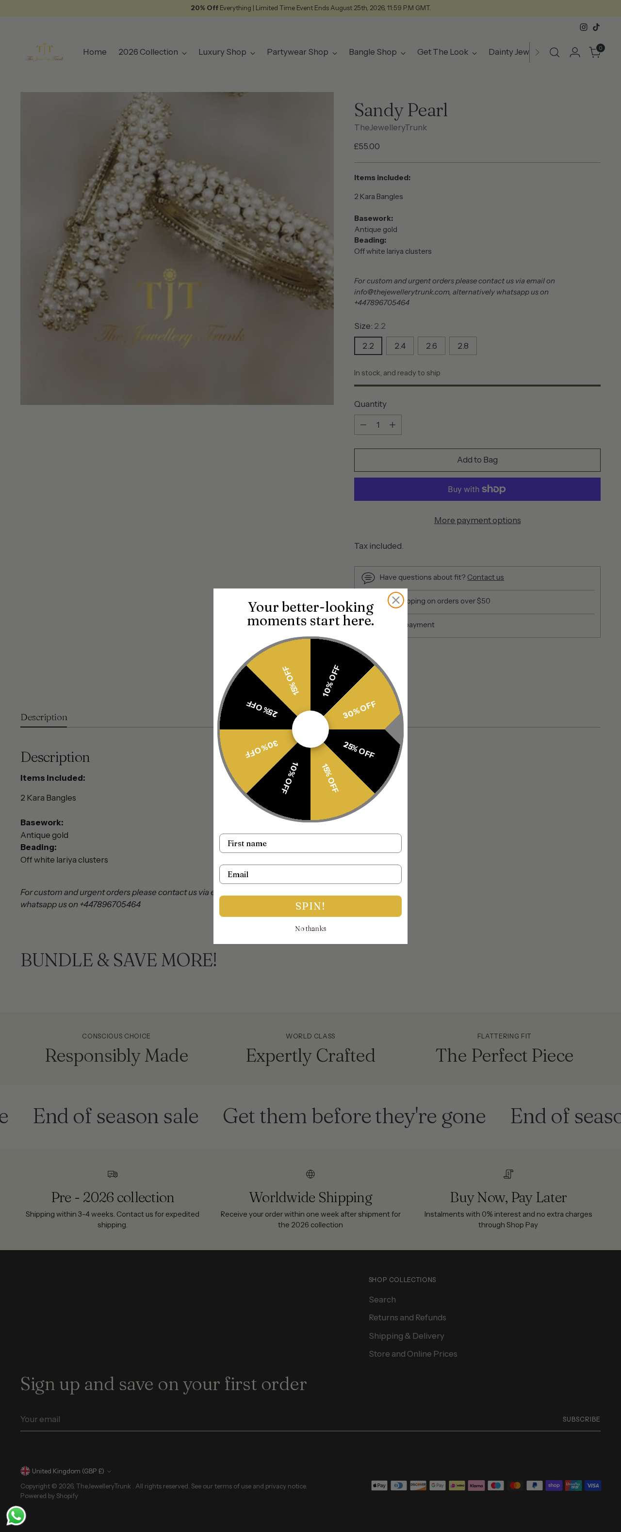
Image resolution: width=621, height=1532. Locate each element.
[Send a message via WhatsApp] (16, 1515)
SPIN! (310, 906)
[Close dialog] (396, 600)
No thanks (311, 928)
